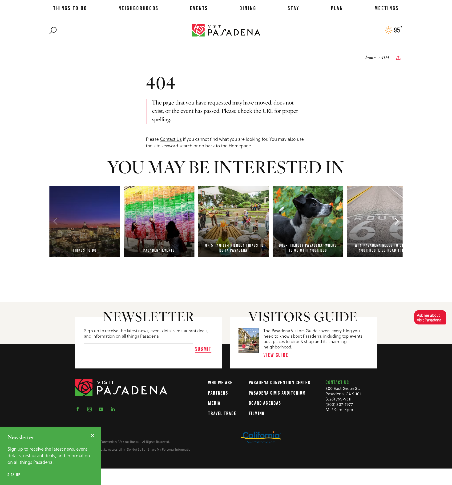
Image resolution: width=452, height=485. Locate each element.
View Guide (276, 355)
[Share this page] (398, 58)
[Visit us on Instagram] (91, 408)
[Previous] (55, 221)
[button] (430, 317)
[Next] (396, 221)
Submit (203, 349)
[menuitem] (70, 8)
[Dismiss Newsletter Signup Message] (92, 435)
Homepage (240, 145)
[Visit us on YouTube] (102, 408)
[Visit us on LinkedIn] (114, 408)
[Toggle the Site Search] (53, 30)
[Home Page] (226, 30)
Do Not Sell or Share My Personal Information (160, 450)
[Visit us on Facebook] (79, 408)
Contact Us (171, 139)
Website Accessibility (110, 450)
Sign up (14, 475)
